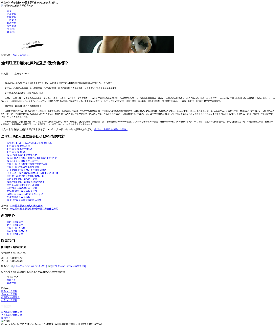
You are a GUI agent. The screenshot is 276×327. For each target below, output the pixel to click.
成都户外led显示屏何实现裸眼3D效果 (26, 182)
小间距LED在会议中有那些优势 (23, 167)
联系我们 (11, 32)
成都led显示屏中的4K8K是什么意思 (25, 194)
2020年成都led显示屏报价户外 (22, 191)
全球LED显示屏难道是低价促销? (111, 129)
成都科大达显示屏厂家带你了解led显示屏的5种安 (32, 158)
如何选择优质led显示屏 (18, 197)
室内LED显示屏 (15, 222)
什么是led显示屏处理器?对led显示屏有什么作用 (34, 208)
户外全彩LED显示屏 (11, 315)
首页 (9, 11)
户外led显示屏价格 (16, 152)
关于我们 (11, 29)
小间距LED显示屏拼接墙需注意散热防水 (27, 164)
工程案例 (11, 20)
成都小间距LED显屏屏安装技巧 (23, 161)
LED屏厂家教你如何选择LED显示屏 (25, 176)
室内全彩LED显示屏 (11, 312)
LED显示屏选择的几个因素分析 (26, 205)
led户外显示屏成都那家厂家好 (22, 188)
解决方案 (11, 23)
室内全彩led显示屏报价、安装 (22, 179)
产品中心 (11, 14)
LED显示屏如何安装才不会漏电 (23, 185)
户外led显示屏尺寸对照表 (20, 149)
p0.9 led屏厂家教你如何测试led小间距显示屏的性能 (32, 173)
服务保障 (11, 26)
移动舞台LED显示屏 (17, 231)
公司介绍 (11, 280)
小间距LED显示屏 (16, 228)
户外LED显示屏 (15, 225)
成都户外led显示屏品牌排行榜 (22, 155)
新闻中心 (11, 17)
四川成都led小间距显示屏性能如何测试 (26, 170)
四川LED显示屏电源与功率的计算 (24, 200)
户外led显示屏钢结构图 (18, 146)
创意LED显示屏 (15, 234)
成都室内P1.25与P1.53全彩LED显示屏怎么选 (29, 143)
